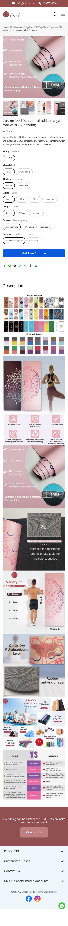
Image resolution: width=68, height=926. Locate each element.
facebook (4, 266)
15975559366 (49, 3)
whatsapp (20, 266)
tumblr (30, 266)
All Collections (16, 27)
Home (5, 27)
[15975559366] (40, 3)
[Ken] (61, 905)
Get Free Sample (34, 253)
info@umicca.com (26, 3)
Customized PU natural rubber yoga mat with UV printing (32, 28)
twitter (15, 266)
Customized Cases (17, 861)
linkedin (35, 266)
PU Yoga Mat (40, 27)
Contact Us (34, 832)
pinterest (25, 266)
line (9, 266)
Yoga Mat (28, 27)
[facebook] (29, 899)
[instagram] (37, 899)
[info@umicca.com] (13, 3)
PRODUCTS (11, 851)
